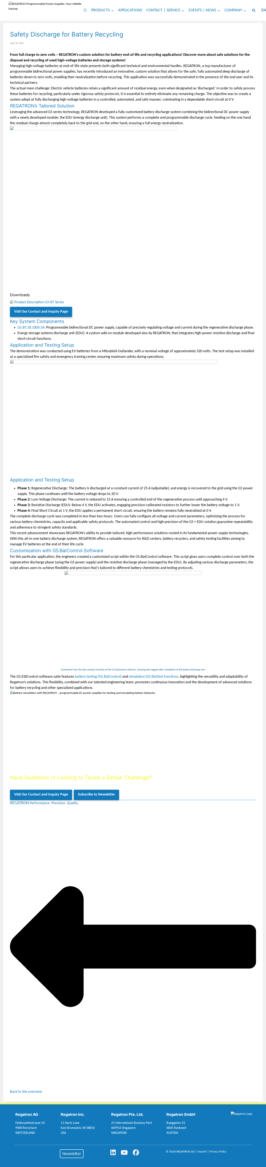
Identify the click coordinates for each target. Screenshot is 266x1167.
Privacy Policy (217, 1151)
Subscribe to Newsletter (96, 795)
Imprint (202, 1151)
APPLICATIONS (130, 10)
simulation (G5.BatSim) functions (153, 677)
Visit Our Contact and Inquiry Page (41, 312)
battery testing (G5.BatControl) (98, 677)
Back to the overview (26, 1092)
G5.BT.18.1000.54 (30, 328)
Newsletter (71, 1154)
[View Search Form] (253, 10)
